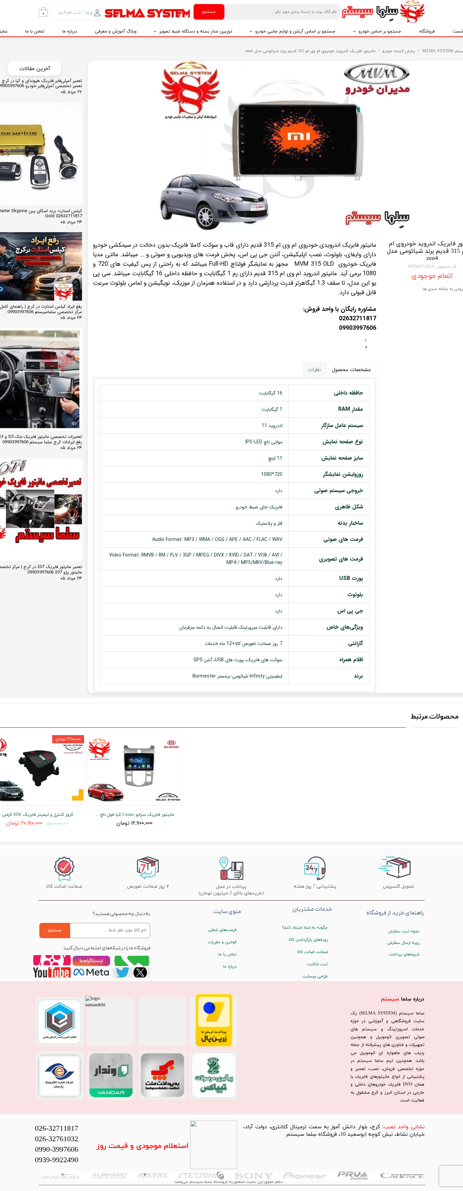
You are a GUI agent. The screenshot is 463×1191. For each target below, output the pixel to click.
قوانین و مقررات (222, 942)
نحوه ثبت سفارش (403, 931)
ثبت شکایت (317, 964)
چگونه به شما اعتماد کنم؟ (305, 927)
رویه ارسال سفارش (403, 943)
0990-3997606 (56, 1150)
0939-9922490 (56, 1160)
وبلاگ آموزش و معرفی (116, 31)
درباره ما (69, 31)
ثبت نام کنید (69, 12)
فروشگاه (427, 31)
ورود (89, 12)
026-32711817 (56, 1129)
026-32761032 (56, 1139)
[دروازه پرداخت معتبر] (214, 1045)
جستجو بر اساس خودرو (380, 31)
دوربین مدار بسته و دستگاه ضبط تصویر (195, 31)
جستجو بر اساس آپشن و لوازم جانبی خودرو (295, 31)
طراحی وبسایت (315, 976)
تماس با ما (34, 31)
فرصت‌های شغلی (222, 930)
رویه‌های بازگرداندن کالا (308, 940)
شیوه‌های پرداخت (404, 954)
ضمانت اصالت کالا (312, 952)
